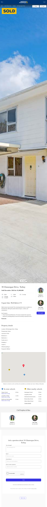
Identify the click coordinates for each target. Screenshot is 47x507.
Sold (2, 5)
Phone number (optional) (11, 464)
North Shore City (8, 5)
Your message (8, 445)
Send (23, 479)
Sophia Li (40, 295)
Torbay (14, 5)
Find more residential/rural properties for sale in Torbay (23, 484)
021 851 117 (40, 296)
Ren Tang (40, 307)
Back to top (23, 498)
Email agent (40, 313)
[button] (23, 365)
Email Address (8, 459)
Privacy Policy (34, 488)
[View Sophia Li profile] (41, 291)
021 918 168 (40, 308)
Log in (44, 1)
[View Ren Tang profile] (41, 303)
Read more (3, 318)
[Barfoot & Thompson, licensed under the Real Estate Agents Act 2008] (23, 1)
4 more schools (27, 403)
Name (7, 453)
